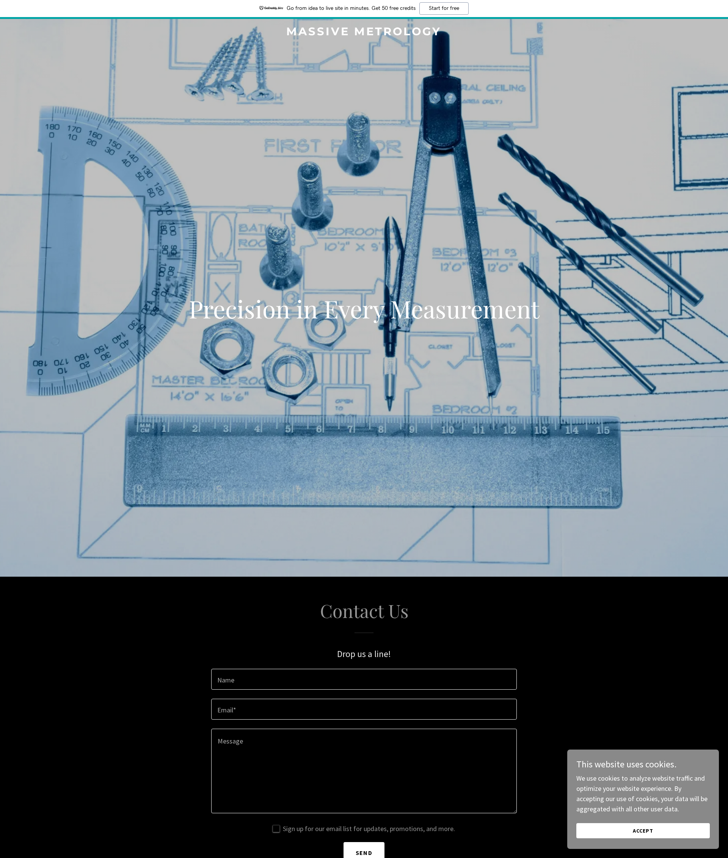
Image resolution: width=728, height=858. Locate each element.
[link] (364, 32)
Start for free (444, 8)
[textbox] (363, 679)
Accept (643, 830)
